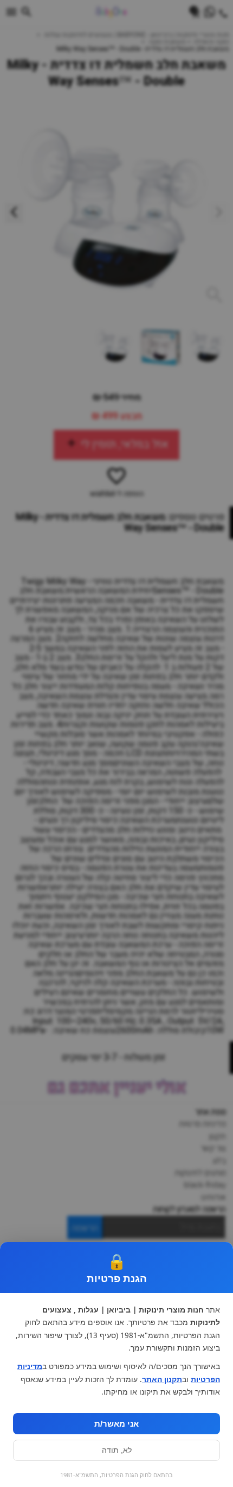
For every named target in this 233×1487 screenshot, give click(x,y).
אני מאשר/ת (116, 1423)
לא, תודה (117, 1450)
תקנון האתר (162, 1379)
